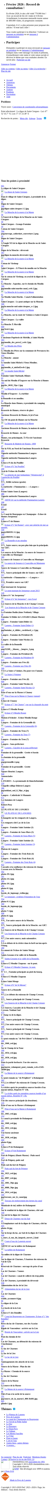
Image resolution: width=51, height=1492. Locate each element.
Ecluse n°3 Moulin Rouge (15, 713)
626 (2, 1244)
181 (2, 1203)
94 (2, 987)
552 (2, 1383)
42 (2, 1273)
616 (2, 651)
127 (2, 584)
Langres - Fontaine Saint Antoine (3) (20, 844)
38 (2, 779)
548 (2, 807)
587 (2, 565)
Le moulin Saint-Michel (14, 371)
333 (2, 1153)
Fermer (13, 64)
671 (2, 797)
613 (2, 720)
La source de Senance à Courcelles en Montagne (25, 563)
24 (2, 426)
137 (2, 742)
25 (2, 413)
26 (2, 435)
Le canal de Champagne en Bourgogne (22, 1419)
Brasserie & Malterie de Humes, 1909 (20, 444)
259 (2, 969)
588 (2, 550)
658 (2, 1283)
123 (2, 512)
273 (2, 580)
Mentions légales (39, 1457)
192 (2, 1125)
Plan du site (6, 71)
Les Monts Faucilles (14, 1433)
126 (2, 593)
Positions (10, 92)
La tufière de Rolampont (15, 1250)
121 (2, 974)
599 (2, 304)
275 (2, 543)
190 (2, 1050)
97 (2, 1378)
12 (2, 201)
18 (2, 274)
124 (2, 707)
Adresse (32, 118)
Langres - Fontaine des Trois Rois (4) (20, 862)
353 (2, 802)
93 (2, 642)
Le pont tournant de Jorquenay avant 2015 (22, 591)
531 (2, 953)
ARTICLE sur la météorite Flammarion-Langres (24, 500)
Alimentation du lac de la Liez (17, 1289)
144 (2, 1212)
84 (2, 1369)
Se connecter (6, 1457)
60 (2, 266)
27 (2, 446)
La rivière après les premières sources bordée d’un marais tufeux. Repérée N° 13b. (23, 1094)
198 (2, 1185)
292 (2, 1005)
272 (2, 480)
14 (2, 236)
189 (2, 1041)
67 (2, 1374)
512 (2, 360)
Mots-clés (24, 118)
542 (2, 760)
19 (2, 1291)
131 (2, 1144)
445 (2, 1226)
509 (2, 668)
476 (2, 1098)
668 (2, 1235)
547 (2, 647)
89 (2, 1306)
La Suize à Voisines (13, 674)
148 (2, 1321)
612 (2, 830)
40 (2, 1346)
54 (2, 312)
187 (2, 1121)
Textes (39, 118)
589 (2, 557)
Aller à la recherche (37, 69)
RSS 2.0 (30, 1459)
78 (2, 979)
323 (2, 1158)
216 (2, 783)
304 (2, 918)
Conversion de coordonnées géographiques (30, 107)
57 (2, 248)
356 (2, 769)
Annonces (5, 64)
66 (2, 793)
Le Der (9, 1424)
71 (2, 637)
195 (2, 1190)
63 (2, 378)
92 (2, 820)
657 (2, 1351)
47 (2, 1257)
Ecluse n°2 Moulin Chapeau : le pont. (20, 967)
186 (2, 1130)
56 (2, 215)
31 (2, 430)
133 (2, 690)
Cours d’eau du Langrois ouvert (18, 1241)
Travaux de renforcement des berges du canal (23, 1201)
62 (2, 294)
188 (2, 1111)
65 (2, 322)
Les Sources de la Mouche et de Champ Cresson (25, 607)
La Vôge (10, 1436)
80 (2, 1075)
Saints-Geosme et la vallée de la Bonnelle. (22, 959)
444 (2, 1140)
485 (2, 456)
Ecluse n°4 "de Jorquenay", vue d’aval (21, 599)
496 (2, 886)
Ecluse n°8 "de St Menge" (15, 985)
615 (2, 660)
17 (2, 194)
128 (2, 519)
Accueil (9, 80)
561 (2, 891)
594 (2, 231)
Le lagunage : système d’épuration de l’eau (22, 897)
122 (2, 961)
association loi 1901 (37, 1462)
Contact (4, 1459)
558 (2, 484)
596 (2, 286)
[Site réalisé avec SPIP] (16, 1469)
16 (2, 226)
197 (2, 1176)
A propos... (10, 1445)
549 (2, 534)
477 (2, 1060)
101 (2, 847)
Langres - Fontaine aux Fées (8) (18, 666)
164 (2, 355)
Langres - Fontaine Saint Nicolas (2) (20, 688)
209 (2, 469)
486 (2, 494)
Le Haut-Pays (12, 1429)
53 (2, 401)
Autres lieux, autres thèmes (17, 1443)
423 (2, 610)
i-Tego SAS (9, 1471)
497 (2, 908)
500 (2, 881)
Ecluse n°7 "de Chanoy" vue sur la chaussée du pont (26, 704)
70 (2, 764)
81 (2, 1036)
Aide (8, 97)
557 (2, 575)
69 (2, 750)
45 (2, 1221)
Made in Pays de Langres (20, 1480)
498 (2, 913)
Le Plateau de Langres (15, 1414)
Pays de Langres (13, 1417)
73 (2, 737)
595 (2, 383)
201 (2, 335)
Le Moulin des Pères (13, 346)
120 (2, 1310)
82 (2, 825)
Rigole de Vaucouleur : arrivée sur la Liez (22, 1332)
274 (2, 570)
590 (2, 927)
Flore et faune (12, 1438)
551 (2, 1396)
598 (2, 206)
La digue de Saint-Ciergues (16, 192)
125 (2, 715)
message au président (15, 34)
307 (2, 1017)
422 (2, 864)
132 (2, 391)
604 (2, 1296)
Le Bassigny (11, 1426)
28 (2, 408)
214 (2, 1116)
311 (2, 997)
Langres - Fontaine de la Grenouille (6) (21, 726)
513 (2, 348)
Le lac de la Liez (11, 1357)
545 (2, 1162)
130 (2, 698)
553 (2, 1065)
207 (2, 507)
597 (2, 253)
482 (2, 489)
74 (2, 677)
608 (2, 619)
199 (2, 1326)
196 (2, 1180)
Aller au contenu (8, 69)
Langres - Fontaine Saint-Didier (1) (19, 625)
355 (2, 815)
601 (2, 186)
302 (2, 1080)
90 (2, 1301)
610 (2, 838)
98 (2, 1391)
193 (2, 1135)
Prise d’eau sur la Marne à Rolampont (20, 1109)
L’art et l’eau (11, 1441)
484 (2, 451)
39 (2, 615)
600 (2, 327)
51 (2, 1252)
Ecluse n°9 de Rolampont (15, 1151)
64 (2, 417)
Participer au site (23, 60)
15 (2, 261)
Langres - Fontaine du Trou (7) (17, 734)
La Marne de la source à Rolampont (19, 1073)
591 (2, 601)
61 (2, 281)
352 (2, 396)
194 (2, 1171)
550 (2, 530)
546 (2, 1085)
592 (2, 365)
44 (2, 1230)
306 (2, 788)
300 (2, 1031)
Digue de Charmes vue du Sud (17, 1219)
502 (2, 872)
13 (2, 317)
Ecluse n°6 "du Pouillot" (15, 466)
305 (2, 936)
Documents (11, 87)
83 (2, 1364)
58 (2, 241)
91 (2, 1359)
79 (2, 1046)
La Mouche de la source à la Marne (19, 212)
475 (2, 1012)
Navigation (10, 94)
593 (2, 340)
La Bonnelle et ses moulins (16, 540)
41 (2, 1269)
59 (2, 222)
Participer (27, 1457)
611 (2, 856)
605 (2, 1401)
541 (2, 628)
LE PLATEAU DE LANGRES (18, 813)
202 (2, 373)
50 (2, 1334)
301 (2, 992)
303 (2, 923)
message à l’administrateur (33, 50)
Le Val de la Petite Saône (16, 1422)
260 (2, 948)
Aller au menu (22, 69)
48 (2, 1264)
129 (2, 460)
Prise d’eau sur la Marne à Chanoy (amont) (22, 696)
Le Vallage (10, 1431)
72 (2, 851)
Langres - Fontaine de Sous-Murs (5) (20, 836)
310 (2, 1022)
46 (2, 1208)
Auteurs (9, 89)
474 (2, 941)
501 (2, 876)
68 (2, 755)
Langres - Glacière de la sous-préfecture (21, 748)
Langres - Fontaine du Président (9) (19, 657)
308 (2, 1027)
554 (2, 899)
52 (2, 1278)
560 (2, 904)
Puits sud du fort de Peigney (16, 1168)
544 (2, 1195)
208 (2, 502)
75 (2, 632)
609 (2, 681)
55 (2, 299)
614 (2, 728)
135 (2, 1103)
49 (2, 1339)
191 (2, 1055)
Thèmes (9, 85)
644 (2, 774)
